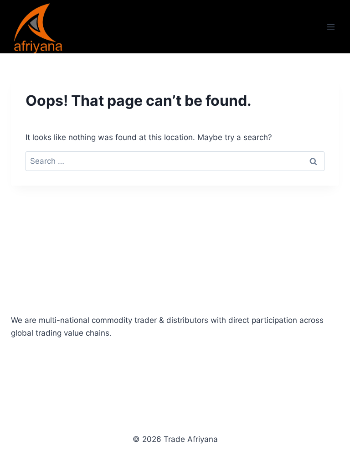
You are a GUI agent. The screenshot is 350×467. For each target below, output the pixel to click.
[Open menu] (330, 27)
